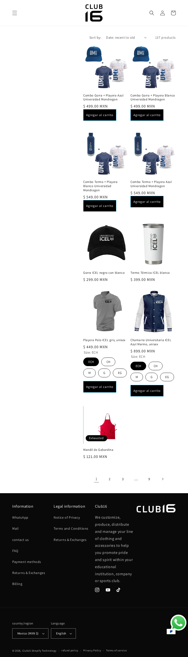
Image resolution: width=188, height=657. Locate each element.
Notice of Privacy (67, 517)
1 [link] (96, 478)
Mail (15, 528)
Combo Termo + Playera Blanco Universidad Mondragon (100, 186)
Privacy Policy (92, 650)
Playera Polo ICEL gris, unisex (104, 340)
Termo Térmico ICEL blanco (150, 273)
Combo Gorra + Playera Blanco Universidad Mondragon (152, 98)
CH (108, 361)
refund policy (69, 650)
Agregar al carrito (99, 115)
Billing (17, 584)
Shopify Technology (44, 650)
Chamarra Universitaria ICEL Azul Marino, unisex (150, 342)
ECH (91, 361)
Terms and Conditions (71, 528)
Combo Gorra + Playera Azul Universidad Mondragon (103, 98)
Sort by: (95, 37)
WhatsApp (20, 517)
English (61, 633)
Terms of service (116, 650)
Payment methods (26, 562)
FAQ (15, 551)
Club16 (26, 650)
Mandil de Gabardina (98, 450)
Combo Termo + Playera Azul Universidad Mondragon (151, 184)
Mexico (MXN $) (28, 633)
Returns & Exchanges (28, 573)
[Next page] (162, 479)
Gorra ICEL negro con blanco (104, 273)
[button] (14, 13)
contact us (20, 540)
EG (120, 372)
